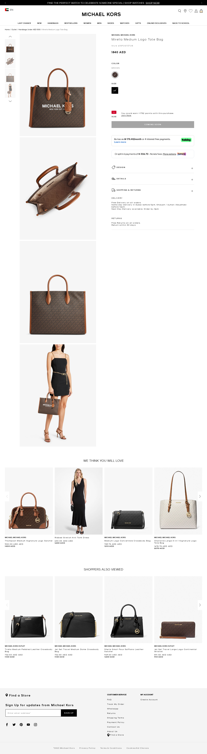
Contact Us (113, 727)
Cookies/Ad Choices (138, 748)
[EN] (7, 10)
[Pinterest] (21, 724)
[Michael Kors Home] (101, 16)
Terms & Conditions (111, 748)
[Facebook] (6, 724)
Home (7, 29)
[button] (7, 496)
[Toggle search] (179, 11)
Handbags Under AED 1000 (29, 29)
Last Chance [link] (24, 23)
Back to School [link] (180, 23)
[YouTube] (28, 724)
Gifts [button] (138, 23)
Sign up (68, 713)
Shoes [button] (110, 23)
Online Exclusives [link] (156, 23)
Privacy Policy (87, 748)
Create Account (149, 699)
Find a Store (19, 695)
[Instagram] (35, 724)
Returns (111, 713)
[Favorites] (190, 11)
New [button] (39, 23)
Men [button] (99, 23)
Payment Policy (115, 722)
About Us (112, 731)
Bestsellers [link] (70, 23)
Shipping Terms (115, 717)
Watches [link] (124, 23)
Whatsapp (113, 708)
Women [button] (87, 23)
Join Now (126, 115)
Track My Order (115, 704)
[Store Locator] (185, 10)
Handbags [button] (53, 23)
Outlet (14, 29)
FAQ (109, 699)
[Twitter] (14, 724)
